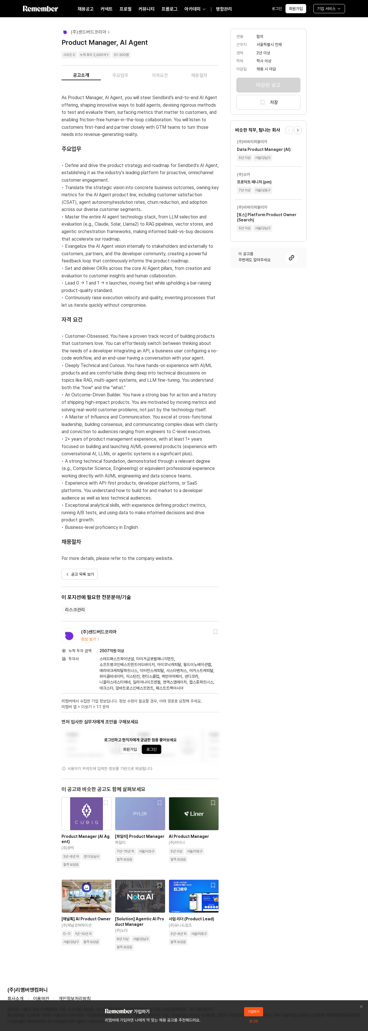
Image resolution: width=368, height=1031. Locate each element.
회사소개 (15, 998)
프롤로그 (170, 9)
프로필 (126, 9)
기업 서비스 (326, 8)
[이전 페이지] (289, 130)
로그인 (277, 8)
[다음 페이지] (298, 130)
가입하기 (253, 1012)
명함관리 (224, 9)
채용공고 (86, 9)
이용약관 (41, 998)
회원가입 (296, 8)
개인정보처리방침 (75, 998)
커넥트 (107, 9)
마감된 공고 (268, 85)
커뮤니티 (147, 9)
